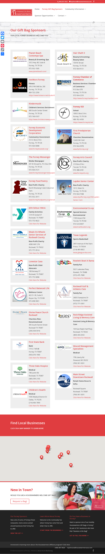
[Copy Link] (2, 50)
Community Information (74, 9)
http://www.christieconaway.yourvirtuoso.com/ (46, 119)
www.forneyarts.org (80, 173)
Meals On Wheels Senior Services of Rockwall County (37, 235)
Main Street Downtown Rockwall (83, 376)
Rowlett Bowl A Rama (83, 260)
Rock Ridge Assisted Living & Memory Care (84, 316)
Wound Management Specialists (83, 347)
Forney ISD (78, 106)
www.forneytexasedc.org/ (38, 149)
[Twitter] (2, 37)
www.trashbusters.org (81, 227)
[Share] (2, 54)
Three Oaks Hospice (38, 366)
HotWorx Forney (37, 79)
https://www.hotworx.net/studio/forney (44, 95)
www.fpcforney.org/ (80, 149)
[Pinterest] (2, 46)
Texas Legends (80, 235)
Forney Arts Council (82, 157)
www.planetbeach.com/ (37, 71)
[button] (60, 457)
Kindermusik (35, 103)
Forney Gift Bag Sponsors (52, 9)
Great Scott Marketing (45, 551)
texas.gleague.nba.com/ (82, 252)
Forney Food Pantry (38, 181)
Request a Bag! (20, 501)
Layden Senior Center (83, 181)
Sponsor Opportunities (44, 16)
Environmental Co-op (83, 208)
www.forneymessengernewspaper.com (44, 173)
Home (37, 9)
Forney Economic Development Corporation (37, 130)
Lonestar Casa (35, 261)
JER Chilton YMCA (37, 208)
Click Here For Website (37, 224)
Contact (61, 16)
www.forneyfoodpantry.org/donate (42, 200)
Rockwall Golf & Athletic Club (80, 287)
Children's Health (37, 390)
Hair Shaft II (79, 53)
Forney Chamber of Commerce (82, 78)
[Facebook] (2, 33)
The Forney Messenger (39, 157)
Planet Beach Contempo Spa (36, 54)
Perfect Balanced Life (39, 288)
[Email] (2, 41)
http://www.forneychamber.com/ (85, 98)
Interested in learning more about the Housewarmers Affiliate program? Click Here (40, 545)
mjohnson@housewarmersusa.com (79, 548)
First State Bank (36, 342)
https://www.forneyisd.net (83, 122)
